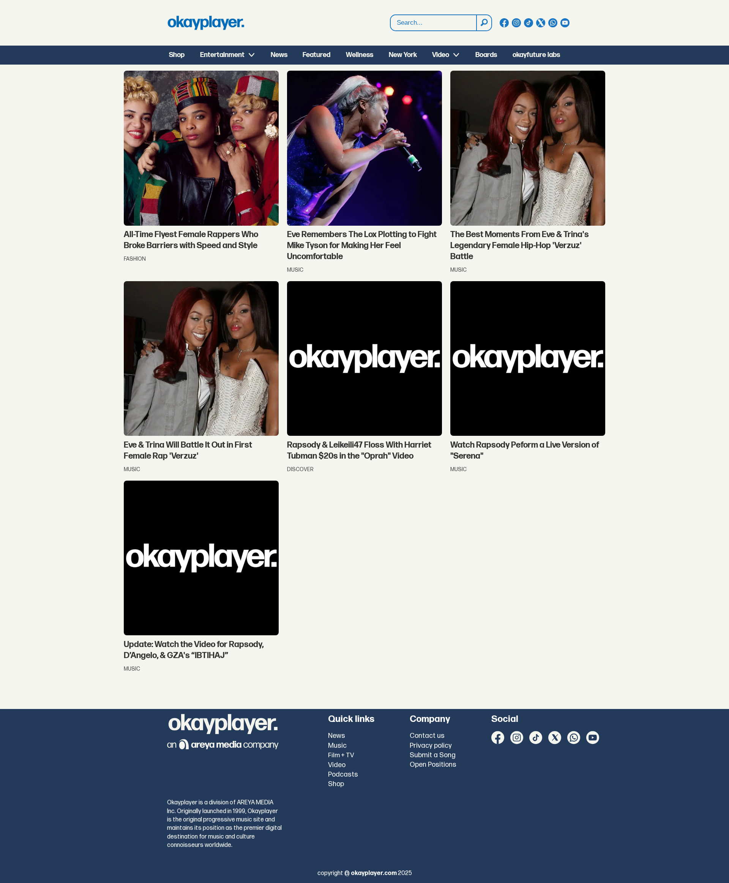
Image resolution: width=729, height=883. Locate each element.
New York (403, 55)
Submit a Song (433, 755)
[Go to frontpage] (206, 22)
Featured (316, 55)
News (279, 55)
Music (337, 746)
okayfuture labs (536, 55)
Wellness (359, 55)
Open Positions (433, 765)
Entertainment (222, 55)
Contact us (427, 736)
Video (440, 55)
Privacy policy (431, 746)
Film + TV (341, 755)
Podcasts (343, 775)
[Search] (483, 22)
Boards (486, 55)
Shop (177, 55)
